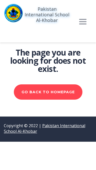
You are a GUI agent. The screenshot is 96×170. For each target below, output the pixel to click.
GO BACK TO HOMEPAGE (48, 92)
